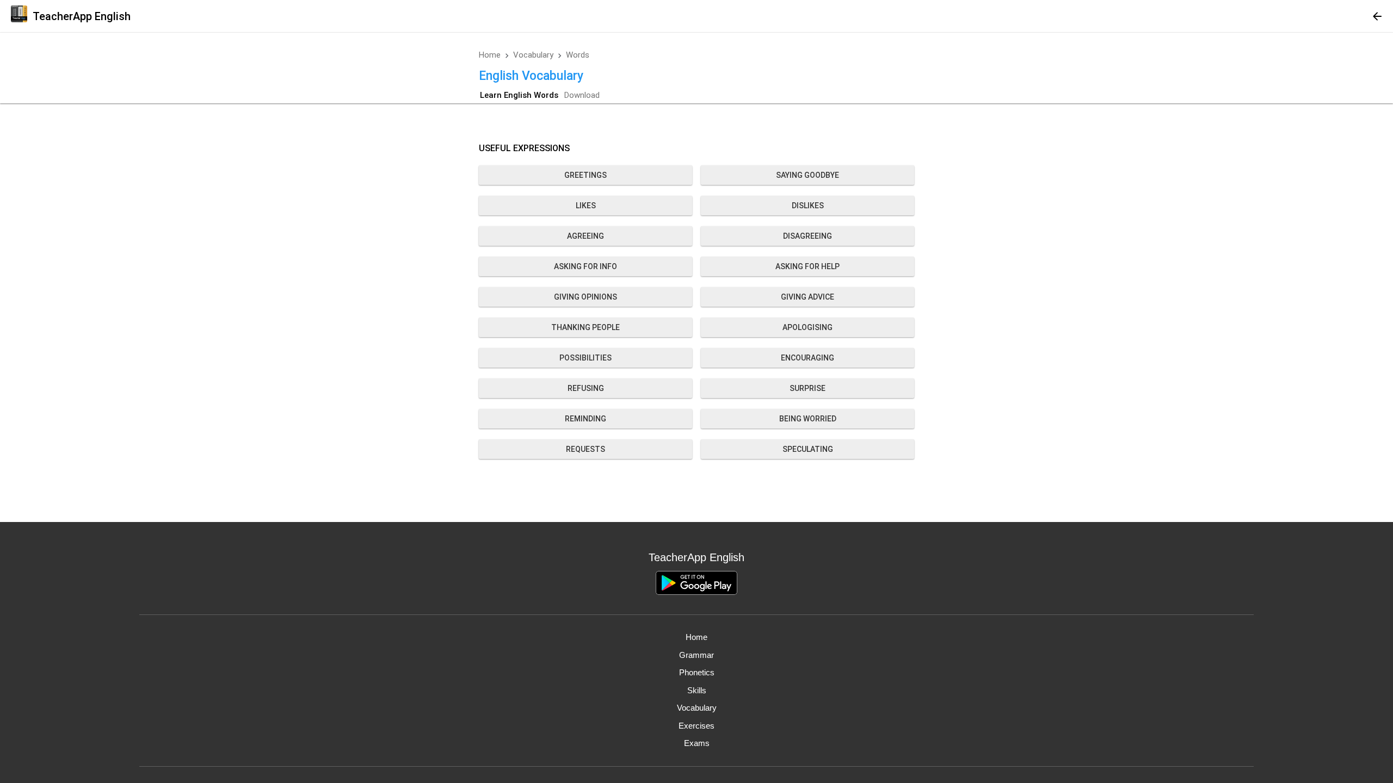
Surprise (807, 388)
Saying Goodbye (807, 175)
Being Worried (807, 418)
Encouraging (807, 357)
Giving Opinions (585, 297)
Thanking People (585, 327)
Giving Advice (807, 297)
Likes (586, 205)
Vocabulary (533, 55)
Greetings (585, 175)
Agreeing (585, 236)
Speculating (807, 449)
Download (582, 95)
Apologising (807, 327)
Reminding (585, 418)
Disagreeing (807, 236)
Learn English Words (519, 95)
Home (490, 55)
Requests (585, 449)
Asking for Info (585, 266)
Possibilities (585, 357)
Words (577, 55)
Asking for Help (807, 266)
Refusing (586, 388)
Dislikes (808, 205)
